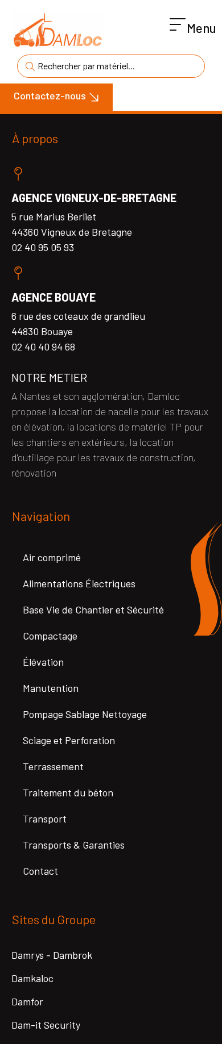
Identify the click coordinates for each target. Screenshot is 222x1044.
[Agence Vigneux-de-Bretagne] (18, 174)
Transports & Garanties (74, 844)
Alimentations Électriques (79, 583)
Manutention (51, 688)
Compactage (50, 635)
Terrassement (53, 766)
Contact (40, 871)
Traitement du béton (68, 792)
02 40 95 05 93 (42, 247)
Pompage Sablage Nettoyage (85, 714)
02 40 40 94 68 (43, 346)
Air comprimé (52, 557)
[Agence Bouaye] (18, 273)
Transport (45, 818)
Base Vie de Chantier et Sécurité (93, 609)
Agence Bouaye (53, 297)
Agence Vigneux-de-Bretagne (93, 197)
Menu (201, 27)
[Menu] (177, 25)
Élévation (43, 661)
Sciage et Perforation (69, 740)
